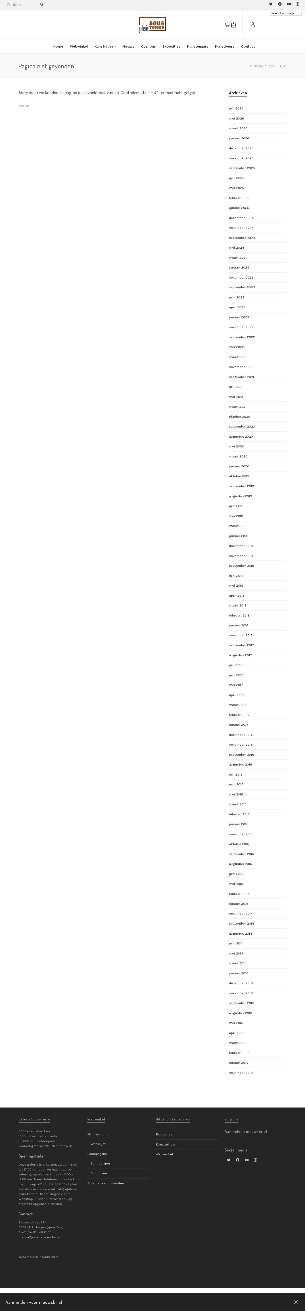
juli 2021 (235, 387)
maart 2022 (238, 357)
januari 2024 (239, 267)
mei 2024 (236, 247)
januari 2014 (238, 973)
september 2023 (242, 287)
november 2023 (241, 277)
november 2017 (241, 635)
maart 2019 (238, 526)
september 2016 (241, 755)
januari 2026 (239, 138)
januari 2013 (238, 1063)
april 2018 (236, 596)
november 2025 (241, 158)
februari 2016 (239, 814)
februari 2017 (239, 715)
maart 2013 (238, 1043)
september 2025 (242, 168)
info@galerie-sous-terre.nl (42, 1237)
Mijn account (97, 1134)
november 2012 (241, 1073)
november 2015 (241, 834)
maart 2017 (237, 705)
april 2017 (236, 695)
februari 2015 (239, 894)
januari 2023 (239, 317)
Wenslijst (98, 1144)
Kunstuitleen (166, 1144)
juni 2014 (236, 943)
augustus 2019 (240, 496)
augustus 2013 (240, 1013)
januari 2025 (239, 208)
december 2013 (241, 983)
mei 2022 (236, 347)
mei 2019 (236, 516)
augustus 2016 (240, 764)
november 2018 (241, 556)
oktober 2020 (239, 417)
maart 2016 (238, 804)
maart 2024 (238, 258)
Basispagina (97, 1154)
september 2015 (241, 854)
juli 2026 (236, 108)
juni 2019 (236, 506)
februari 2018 (239, 615)
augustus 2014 (240, 933)
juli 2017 (235, 665)
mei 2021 (236, 397)
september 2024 (242, 238)
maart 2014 (238, 963)
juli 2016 (235, 774)
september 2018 (241, 566)
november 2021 (241, 367)
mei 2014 (236, 953)
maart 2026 (238, 128)
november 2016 (241, 745)
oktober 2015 (239, 844)
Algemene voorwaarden (105, 1183)
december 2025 (241, 148)
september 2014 (241, 923)
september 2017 (241, 645)
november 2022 (241, 327)
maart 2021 (238, 407)
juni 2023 (236, 297)
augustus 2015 (240, 864)
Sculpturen (99, 1173)
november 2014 (241, 914)
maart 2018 (238, 605)
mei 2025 (236, 188)
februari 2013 (239, 1053)
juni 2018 (236, 576)
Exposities (164, 1134)
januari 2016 (238, 824)
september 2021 (241, 377)
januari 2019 (238, 536)
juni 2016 (236, 784)
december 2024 (241, 218)
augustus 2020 (241, 436)
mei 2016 (236, 794)
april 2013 (236, 1033)
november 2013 (241, 993)
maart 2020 (238, 456)
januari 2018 (238, 625)
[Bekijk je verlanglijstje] (233, 25)
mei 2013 (236, 1023)
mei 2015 (236, 884)
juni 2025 (236, 178)
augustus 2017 (240, 655)
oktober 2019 (239, 476)
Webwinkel (164, 1154)
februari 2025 (239, 198)
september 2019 (241, 486)
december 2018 (241, 546)
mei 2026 (236, 118)
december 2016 (241, 735)
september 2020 (242, 426)
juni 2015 (236, 874)
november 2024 (241, 228)
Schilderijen (100, 1163)
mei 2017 (236, 685)
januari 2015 (238, 904)
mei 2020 (236, 446)
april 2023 (237, 307)
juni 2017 (236, 675)
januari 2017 (238, 725)
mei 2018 (236, 585)
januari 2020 (239, 466)
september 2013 (241, 1003)
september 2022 (242, 337)
